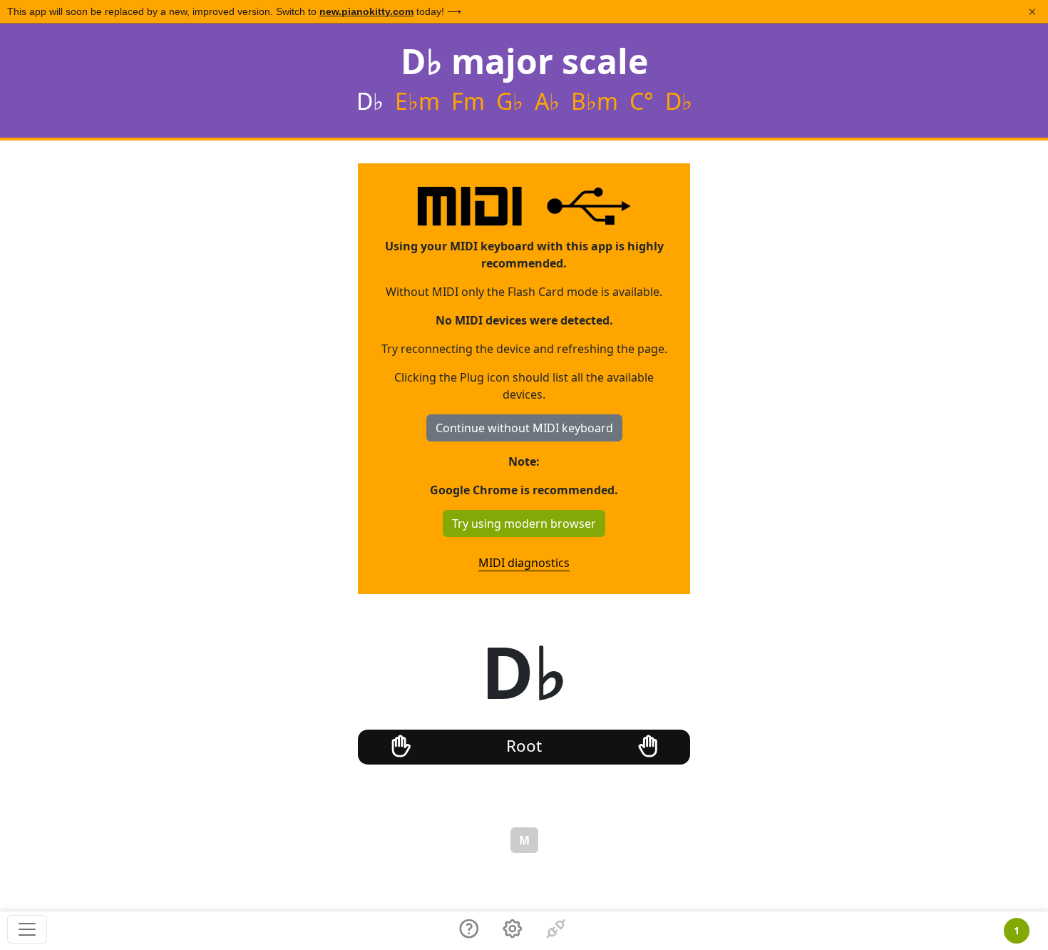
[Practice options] (512, 930)
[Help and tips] (469, 930)
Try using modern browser (524, 523)
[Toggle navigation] (27, 929)
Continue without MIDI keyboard (524, 428)
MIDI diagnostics (524, 563)
